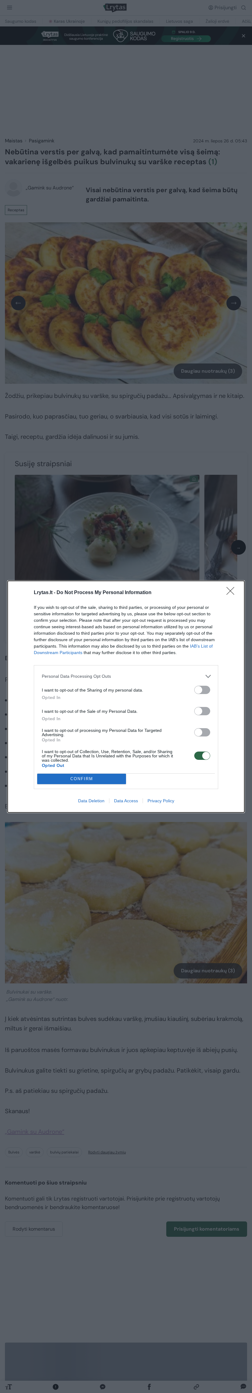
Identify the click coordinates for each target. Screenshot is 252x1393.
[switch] (202, 690)
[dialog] (126, 696)
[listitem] (126, 676)
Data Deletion (91, 800)
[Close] (232, 593)
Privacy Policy (161, 800)
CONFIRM (81, 778)
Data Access (126, 800)
